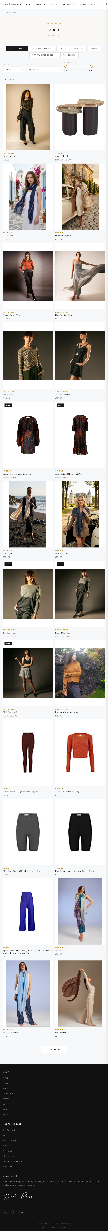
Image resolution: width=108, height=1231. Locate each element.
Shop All (7, 1078)
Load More (54, 1049)
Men (28, 4)
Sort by (6, 65)
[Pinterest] (21, 1212)
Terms (43, 1227)
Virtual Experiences (44, 55)
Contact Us (8, 1156)
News (6, 1114)
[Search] (101, 4)
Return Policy (9, 1140)
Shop (14, 12)
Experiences (69, 4)
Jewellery (41, 4)
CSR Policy (8, 1166)
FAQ (5, 1145)
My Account (9, 1130)
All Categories (17, 49)
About (6, 1135)
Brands (84, 4)
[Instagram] (13, 1212)
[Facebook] (5, 1212)
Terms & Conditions (12, 1161)
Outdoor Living (42, 49)
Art (62, 49)
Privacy (53, 1227)
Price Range (70, 62)
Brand (30, 65)
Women (17, 4)
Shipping (7, 1151)
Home (54, 4)
